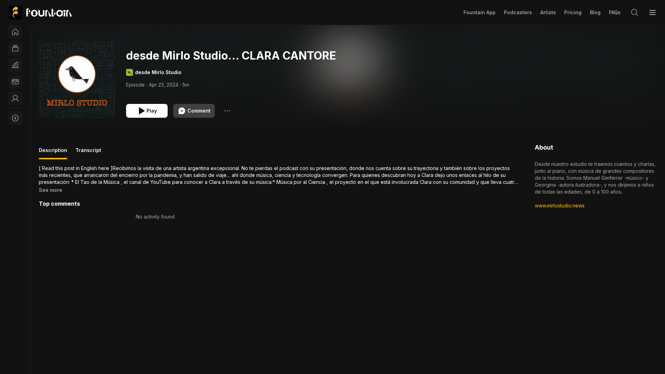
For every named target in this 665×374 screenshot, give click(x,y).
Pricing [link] (573, 12)
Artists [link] (548, 12)
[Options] (227, 111)
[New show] (15, 118)
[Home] (15, 32)
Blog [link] (595, 12)
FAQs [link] (615, 12)
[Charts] (15, 65)
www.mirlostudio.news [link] (560, 205)
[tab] (53, 153)
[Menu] (652, 12)
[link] (40, 12)
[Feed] (15, 48)
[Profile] (15, 98)
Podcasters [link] (518, 12)
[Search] (634, 12)
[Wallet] (15, 82)
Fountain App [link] (479, 12)
